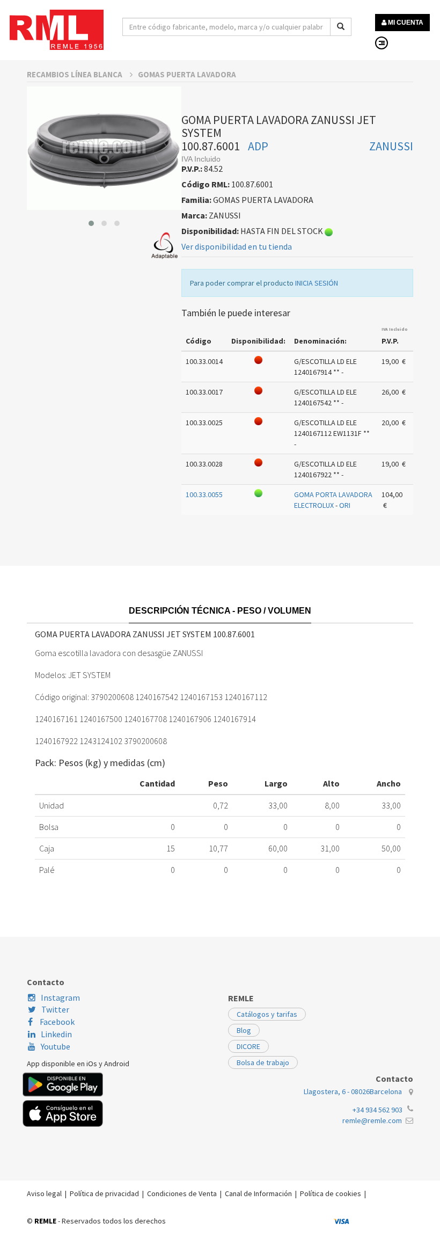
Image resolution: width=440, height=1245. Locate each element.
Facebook (56, 1021)
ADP (258, 146)
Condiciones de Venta (182, 1193)
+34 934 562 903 (377, 1110)
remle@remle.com (372, 1120)
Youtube (55, 1046)
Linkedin (56, 1034)
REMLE (45, 1221)
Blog (244, 1030)
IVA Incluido (395, 329)
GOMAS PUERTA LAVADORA (187, 74)
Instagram (60, 997)
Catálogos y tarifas (267, 1014)
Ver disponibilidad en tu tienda (236, 246)
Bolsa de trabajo (263, 1062)
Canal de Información (258, 1193)
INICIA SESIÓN (316, 283)
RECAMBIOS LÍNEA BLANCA (75, 74)
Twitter (55, 1009)
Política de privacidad (104, 1193)
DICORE (248, 1046)
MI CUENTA (404, 22)
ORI (344, 505)
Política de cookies (330, 1193)
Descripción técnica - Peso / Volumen (220, 610)
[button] (91, 223)
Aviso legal (44, 1193)
